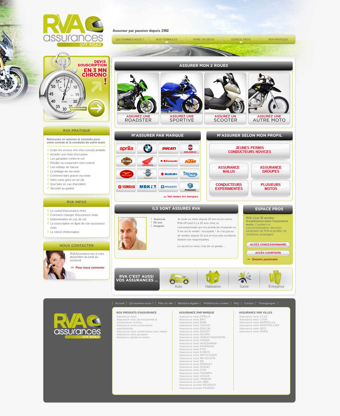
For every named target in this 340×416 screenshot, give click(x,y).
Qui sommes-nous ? (130, 39)
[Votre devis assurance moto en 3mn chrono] (76, 87)
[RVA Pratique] (76, 130)
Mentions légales (188, 303)
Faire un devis (203, 39)
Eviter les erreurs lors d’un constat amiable (77, 150)
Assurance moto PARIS (253, 331)
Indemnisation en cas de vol (68, 219)
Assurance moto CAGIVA (194, 325)
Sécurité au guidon (62, 188)
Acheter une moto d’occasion (69, 154)
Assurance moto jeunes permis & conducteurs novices (137, 321)
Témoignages (266, 303)
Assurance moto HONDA (194, 340)
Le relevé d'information (64, 232)
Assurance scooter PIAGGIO (197, 388)
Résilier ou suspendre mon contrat (72, 162)
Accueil (119, 303)
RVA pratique (278, 39)
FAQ (236, 303)
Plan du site (165, 303)
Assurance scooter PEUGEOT (197, 384)
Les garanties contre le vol (67, 158)
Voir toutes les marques (182, 196)
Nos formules (166, 39)
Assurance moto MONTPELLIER (259, 325)
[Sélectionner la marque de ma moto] (126, 152)
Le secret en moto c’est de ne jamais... (201, 246)
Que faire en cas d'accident (68, 184)
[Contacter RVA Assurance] (77, 245)
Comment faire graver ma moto (70, 175)
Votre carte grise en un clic (67, 179)
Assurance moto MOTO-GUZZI (198, 355)
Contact (249, 303)
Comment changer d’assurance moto (74, 215)
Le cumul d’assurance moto (68, 210)
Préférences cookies (216, 303)
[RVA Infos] (76, 202)
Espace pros (241, 39)
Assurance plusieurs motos (133, 337)
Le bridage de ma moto (65, 171)
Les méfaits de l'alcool (64, 167)
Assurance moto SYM (192, 369)
